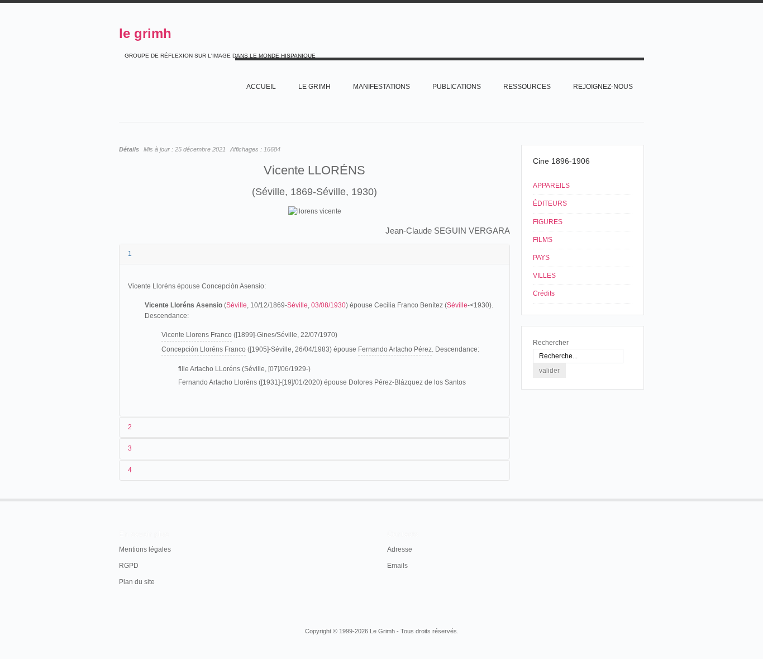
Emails (397, 566)
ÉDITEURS (550, 203)
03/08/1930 (328, 305)
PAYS (541, 258)
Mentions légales (145, 549)
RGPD (129, 566)
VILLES (544, 275)
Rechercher (551, 343)
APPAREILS (551, 185)
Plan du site (137, 582)
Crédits (544, 293)
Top (643, 498)
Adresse (399, 549)
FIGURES (547, 222)
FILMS (542, 240)
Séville (236, 305)
